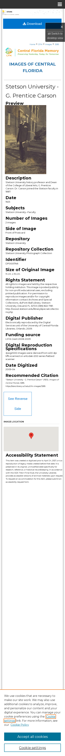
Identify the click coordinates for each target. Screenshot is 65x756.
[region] (32, 722)
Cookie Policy (20, 724)
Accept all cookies (32, 737)
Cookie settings (32, 748)
